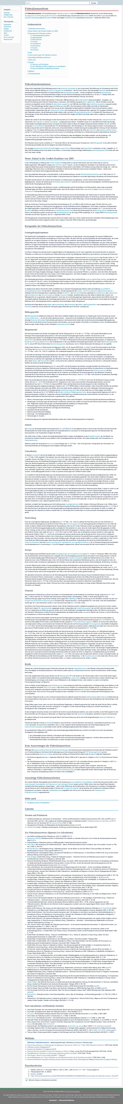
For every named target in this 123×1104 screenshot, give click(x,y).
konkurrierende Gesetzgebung (34, 727)
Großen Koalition (55, 163)
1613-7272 (100, 1030)
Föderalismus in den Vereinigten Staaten (60, 784)
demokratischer (106, 92)
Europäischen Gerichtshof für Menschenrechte (39, 601)
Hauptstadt (30, 429)
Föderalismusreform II (63, 13)
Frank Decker (107, 908)
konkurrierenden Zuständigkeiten (35, 784)
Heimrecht (77, 293)
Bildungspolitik (97, 143)
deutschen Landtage (46, 754)
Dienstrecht (46, 342)
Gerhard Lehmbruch (33, 955)
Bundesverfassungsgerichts (60, 104)
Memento (31, 823)
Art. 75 (115, 257)
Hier (23, 1095)
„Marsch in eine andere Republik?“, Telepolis (50, 1055)
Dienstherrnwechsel (99, 370)
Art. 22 (62, 429)
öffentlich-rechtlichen (64, 392)
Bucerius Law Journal (76, 1026)
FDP (31, 132)
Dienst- (35, 361)
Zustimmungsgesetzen (56, 90)
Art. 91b (102, 620)
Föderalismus (40, 122)
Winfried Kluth (31, 827)
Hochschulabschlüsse (32, 318)
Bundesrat (48, 18)
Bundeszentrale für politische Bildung (104, 1059)
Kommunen (51, 444)
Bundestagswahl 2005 (101, 150)
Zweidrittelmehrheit (71, 18)
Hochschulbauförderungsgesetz (83, 622)
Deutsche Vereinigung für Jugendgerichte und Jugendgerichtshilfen (66, 542)
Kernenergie (71, 304)
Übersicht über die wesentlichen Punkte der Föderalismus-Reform (48, 1051)
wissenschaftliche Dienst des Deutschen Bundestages (51, 750)
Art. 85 (70, 444)
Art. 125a (38, 382)
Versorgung (35, 342)
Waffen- (80, 304)
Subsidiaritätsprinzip (55, 790)
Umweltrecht (36, 455)
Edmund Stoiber (44, 135)
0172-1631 (50, 1024)
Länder (27, 725)
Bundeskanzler (38, 148)
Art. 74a (59, 340)
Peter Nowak (31, 1055)
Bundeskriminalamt (94, 436)
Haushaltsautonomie (91, 656)
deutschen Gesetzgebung (69, 88)
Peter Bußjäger (32, 857)
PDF (68, 836)
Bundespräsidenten (63, 212)
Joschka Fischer (64, 148)
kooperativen (88, 189)
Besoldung (28, 342)
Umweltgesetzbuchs (72, 504)
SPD (56, 126)
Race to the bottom (50, 687)
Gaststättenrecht (33, 295)
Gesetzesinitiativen (31, 283)
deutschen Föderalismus (107, 717)
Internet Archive (57, 823)
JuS (90, 1018)
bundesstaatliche (83, 100)
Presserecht (64, 295)
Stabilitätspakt (72, 598)
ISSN (44, 1024)
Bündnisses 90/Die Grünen (107, 130)
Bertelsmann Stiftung (33, 838)
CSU (94, 130)
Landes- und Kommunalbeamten (87, 291)
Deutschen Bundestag (32, 18)
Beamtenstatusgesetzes (58, 344)
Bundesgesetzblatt (111, 212)
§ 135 (66, 386)
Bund (83, 689)
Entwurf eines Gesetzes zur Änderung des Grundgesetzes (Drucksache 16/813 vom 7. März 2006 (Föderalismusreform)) (65, 1045)
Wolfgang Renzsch (33, 967)
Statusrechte (29, 340)
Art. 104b (107, 635)
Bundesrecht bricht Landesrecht (54, 459)
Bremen (92, 102)
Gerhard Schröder (49, 148)
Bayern (85, 102)
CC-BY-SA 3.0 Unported (71, 1091)
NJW (91, 1014)
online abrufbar (61, 865)
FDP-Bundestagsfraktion (93, 752)
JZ (64, 1016)
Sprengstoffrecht (91, 304)
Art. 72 (27, 457)
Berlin (70, 429)
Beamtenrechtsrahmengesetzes (45, 349)
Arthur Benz (31, 844)
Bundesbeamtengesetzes (68, 390)
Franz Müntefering (38, 126)
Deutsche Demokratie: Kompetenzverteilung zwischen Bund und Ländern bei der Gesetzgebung (57, 1059)
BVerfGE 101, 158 (78, 1070)
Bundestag (92, 697)
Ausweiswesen (59, 304)
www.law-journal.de (103, 1026)
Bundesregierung (69, 92)
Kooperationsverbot (63, 324)
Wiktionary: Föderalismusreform (38, 1042)
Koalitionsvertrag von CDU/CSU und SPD (101, 821)
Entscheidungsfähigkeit (32, 137)
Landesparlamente (107, 120)
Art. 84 (92, 261)
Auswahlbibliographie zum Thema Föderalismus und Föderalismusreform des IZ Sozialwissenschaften (59, 1057)
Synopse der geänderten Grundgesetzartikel (41, 1049)
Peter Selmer (31, 1018)
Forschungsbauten (95, 624)
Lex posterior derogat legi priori (63, 769)
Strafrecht (66, 293)
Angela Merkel (88, 148)
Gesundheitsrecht (99, 293)
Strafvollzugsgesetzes (73, 524)
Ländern (86, 16)
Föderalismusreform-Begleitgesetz (38, 1047)
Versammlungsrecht (48, 295)
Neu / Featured (8, 17)
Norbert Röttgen (32, 982)
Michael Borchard (32, 849)
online (77, 825)
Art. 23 (89, 554)
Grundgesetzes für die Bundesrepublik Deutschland (41, 16)
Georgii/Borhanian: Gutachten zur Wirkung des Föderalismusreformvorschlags (51, 1053)
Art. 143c (64, 654)
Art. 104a (28, 633)
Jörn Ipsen (30, 1014)
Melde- (49, 304)
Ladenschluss (112, 293)
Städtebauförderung (81, 646)
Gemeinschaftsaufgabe (38, 320)
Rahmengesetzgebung (93, 257)
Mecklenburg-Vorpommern (64, 210)
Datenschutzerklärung (66, 1100)
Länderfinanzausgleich (84, 608)
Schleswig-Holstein (101, 210)
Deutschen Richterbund (32, 542)
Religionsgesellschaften (78, 392)
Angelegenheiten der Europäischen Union (70, 554)
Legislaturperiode (46, 608)
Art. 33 (84, 374)
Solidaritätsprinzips (80, 668)
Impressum (53, 1100)
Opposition (102, 90)
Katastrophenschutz (31, 440)
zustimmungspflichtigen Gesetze (96, 279)
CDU (90, 130)
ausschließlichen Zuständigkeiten (82, 782)
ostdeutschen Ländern (57, 110)
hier (16, 1095)
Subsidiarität (54, 122)
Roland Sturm (31, 994)
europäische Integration (75, 558)
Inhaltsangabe (110, 1030)
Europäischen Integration (71, 788)
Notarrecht (28, 306)
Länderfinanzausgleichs (97, 104)
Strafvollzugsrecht (106, 291)
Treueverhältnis (45, 361)
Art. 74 (83, 333)
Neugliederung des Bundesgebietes (38, 803)
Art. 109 (73, 603)
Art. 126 (110, 594)
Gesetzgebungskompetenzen (62, 182)
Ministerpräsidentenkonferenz (82, 112)
